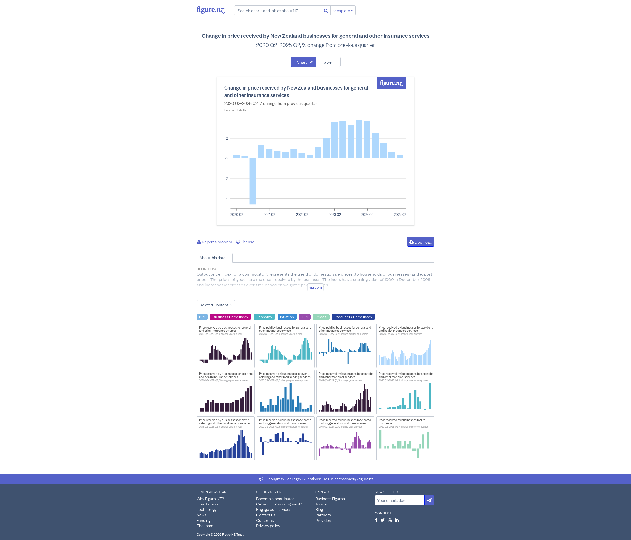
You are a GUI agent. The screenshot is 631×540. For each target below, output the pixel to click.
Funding (203, 520)
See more (315, 287)
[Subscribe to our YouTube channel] (390, 520)
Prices (321, 316)
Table (327, 62)
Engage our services (273, 509)
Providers (324, 520)
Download (423, 241)
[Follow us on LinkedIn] (397, 520)
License (247, 241)
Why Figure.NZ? (210, 498)
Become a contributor (275, 498)
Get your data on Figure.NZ (279, 503)
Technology (207, 509)
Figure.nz (211, 10)
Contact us (265, 514)
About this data (212, 257)
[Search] (326, 10)
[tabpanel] (315, 151)
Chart (302, 62)
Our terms (265, 520)
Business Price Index (230, 316)
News (201, 514)
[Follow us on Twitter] (383, 520)
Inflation (287, 316)
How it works (207, 503)
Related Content (213, 304)
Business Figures (330, 498)
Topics (321, 503)
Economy (264, 316)
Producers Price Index (353, 316)
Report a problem (216, 241)
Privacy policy (268, 525)
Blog (319, 509)
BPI (202, 316)
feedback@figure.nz (356, 478)
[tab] (303, 62)
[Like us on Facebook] (376, 520)
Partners (323, 514)
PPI (305, 316)
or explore (342, 10)
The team (205, 525)
